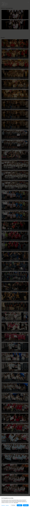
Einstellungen (13, 505)
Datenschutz (3, 505)
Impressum (7, 505)
